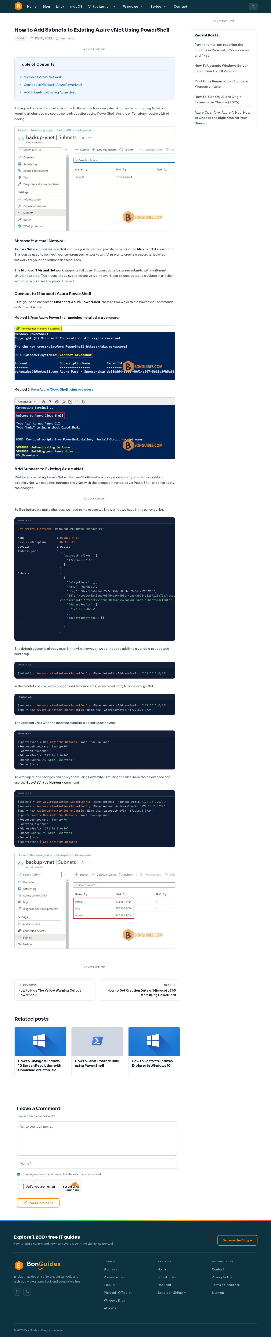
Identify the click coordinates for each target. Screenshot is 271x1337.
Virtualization (99, 6)
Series (156, 6)
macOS (76, 6)
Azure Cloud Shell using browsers (66, 389)
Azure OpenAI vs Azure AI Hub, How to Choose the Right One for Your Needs (222, 117)
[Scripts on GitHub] (17, 1292)
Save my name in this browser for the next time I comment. (62, 1174)
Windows (130, 6)
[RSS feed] (27, 1292)
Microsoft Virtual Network (43, 77)
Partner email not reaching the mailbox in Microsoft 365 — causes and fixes (222, 50)
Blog (46, 6)
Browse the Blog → (237, 1240)
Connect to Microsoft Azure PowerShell (53, 85)
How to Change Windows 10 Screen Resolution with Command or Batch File (39, 1065)
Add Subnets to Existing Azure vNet (50, 92)
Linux (60, 6)
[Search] (253, 6)
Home (32, 6)
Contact (180, 6)
